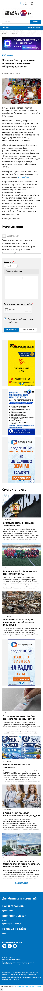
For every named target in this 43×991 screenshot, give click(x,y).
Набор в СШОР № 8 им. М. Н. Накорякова (16, 766)
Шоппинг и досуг (14, 916)
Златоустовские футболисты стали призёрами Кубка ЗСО (20, 572)
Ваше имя (9, 262)
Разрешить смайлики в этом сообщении (20, 320)
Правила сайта (7, 911)
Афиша (4, 920)
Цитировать (9, 253)
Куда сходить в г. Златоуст (11, 924)
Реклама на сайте (14, 929)
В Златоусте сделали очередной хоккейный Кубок (18, 524)
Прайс (4, 933)
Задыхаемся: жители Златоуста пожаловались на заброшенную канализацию (18, 622)
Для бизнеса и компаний (19, 898)
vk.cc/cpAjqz (23, 177)
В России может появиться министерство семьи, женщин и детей (21, 814)
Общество (8, 55)
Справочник (34, 28)
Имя (3, 253)
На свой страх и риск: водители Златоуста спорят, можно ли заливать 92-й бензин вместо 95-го (21, 864)
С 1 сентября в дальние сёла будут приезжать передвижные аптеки (19, 717)
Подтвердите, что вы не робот (18, 304)
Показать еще (21, 883)
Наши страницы (13, 906)
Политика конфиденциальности (11, 959)
